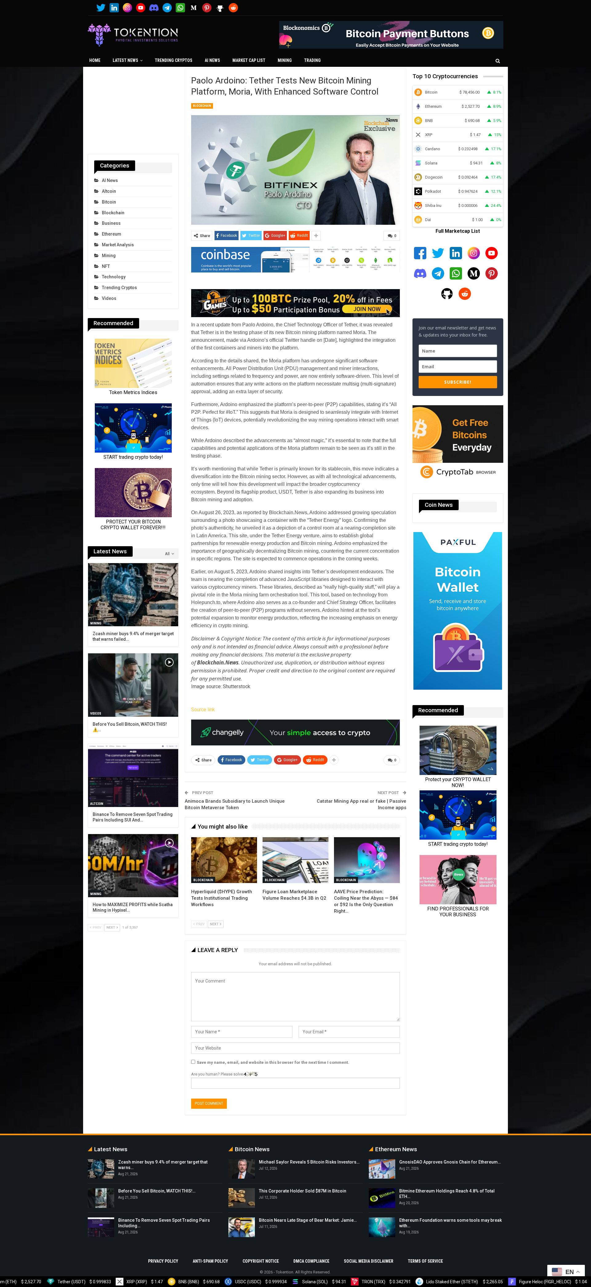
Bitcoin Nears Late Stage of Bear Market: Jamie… (308, 1220)
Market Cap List (248, 60)
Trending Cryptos (173, 60)
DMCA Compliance (311, 1261)
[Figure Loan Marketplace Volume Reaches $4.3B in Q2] (295, 860)
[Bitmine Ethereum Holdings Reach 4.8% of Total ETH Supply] (382, 1198)
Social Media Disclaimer (368, 1261)
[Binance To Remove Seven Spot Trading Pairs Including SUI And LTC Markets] (133, 775)
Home (94, 60)
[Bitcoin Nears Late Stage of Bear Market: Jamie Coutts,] (241, 1227)
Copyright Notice (261, 1261)
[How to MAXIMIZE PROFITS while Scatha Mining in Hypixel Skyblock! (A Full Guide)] (133, 865)
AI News (212, 60)
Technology (114, 276)
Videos (109, 298)
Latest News (125, 60)
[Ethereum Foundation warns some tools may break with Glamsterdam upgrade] (382, 1227)
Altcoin (109, 191)
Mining (285, 60)
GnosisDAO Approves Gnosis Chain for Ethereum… (450, 1162)
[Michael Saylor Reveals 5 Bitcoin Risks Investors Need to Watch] (241, 1169)
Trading (312, 60)
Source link (203, 709)
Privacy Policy (163, 1261)
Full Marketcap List (458, 231)
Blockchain (202, 105)
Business (111, 223)
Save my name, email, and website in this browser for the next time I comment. (273, 1062)
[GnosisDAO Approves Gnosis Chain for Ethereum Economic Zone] (382, 1169)
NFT (106, 266)
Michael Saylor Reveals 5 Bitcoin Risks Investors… (309, 1162)
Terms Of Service (425, 1261)
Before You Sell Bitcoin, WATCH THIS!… (156, 1190)
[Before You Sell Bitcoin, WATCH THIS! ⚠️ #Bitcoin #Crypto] (133, 684)
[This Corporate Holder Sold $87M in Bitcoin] (241, 1198)
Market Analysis (118, 244)
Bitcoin (109, 202)
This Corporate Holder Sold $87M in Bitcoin (302, 1190)
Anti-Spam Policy (210, 1261)
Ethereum (111, 234)
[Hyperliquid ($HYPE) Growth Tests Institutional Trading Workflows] (224, 860)
